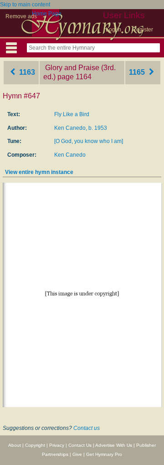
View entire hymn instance (39, 172)
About (14, 445)
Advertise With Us (113, 445)
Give (77, 454)
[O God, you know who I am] (88, 141)
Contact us (86, 428)
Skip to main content (25, 4)
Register (142, 29)
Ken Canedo (70, 155)
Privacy (56, 445)
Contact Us (80, 445)
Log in (113, 29)
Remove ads (21, 16)
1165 (138, 72)
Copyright (35, 445)
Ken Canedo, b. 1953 (80, 128)
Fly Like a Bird (71, 114)
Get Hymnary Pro (104, 454)
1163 (26, 72)
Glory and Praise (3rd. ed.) (79, 72)
